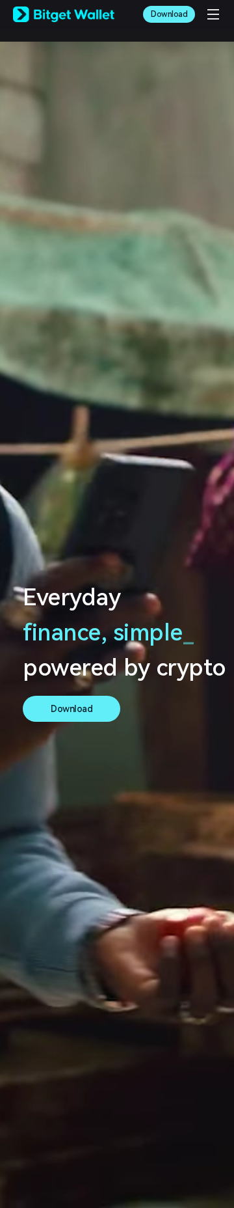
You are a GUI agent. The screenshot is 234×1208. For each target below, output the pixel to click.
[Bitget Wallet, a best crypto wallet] (63, 14)
